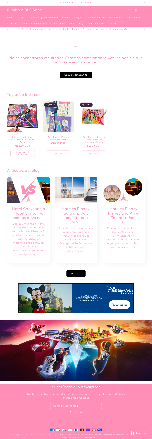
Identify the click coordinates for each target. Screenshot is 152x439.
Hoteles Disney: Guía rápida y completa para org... (76, 215)
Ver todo (76, 273)
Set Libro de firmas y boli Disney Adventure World (22, 139)
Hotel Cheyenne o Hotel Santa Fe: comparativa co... (28, 213)
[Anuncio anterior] (7, 2)
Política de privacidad (69, 435)
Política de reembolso (91, 435)
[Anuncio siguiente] (144, 2)
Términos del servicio (113, 435)
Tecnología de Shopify (46, 435)
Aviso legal (90, 437)
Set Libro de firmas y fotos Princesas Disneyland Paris (94, 139)
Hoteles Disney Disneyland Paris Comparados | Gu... (123, 215)
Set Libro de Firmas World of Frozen (58, 138)
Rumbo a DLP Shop (26, 435)
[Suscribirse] (98, 406)
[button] (21, 18)
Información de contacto (71, 437)
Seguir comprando (76, 75)
